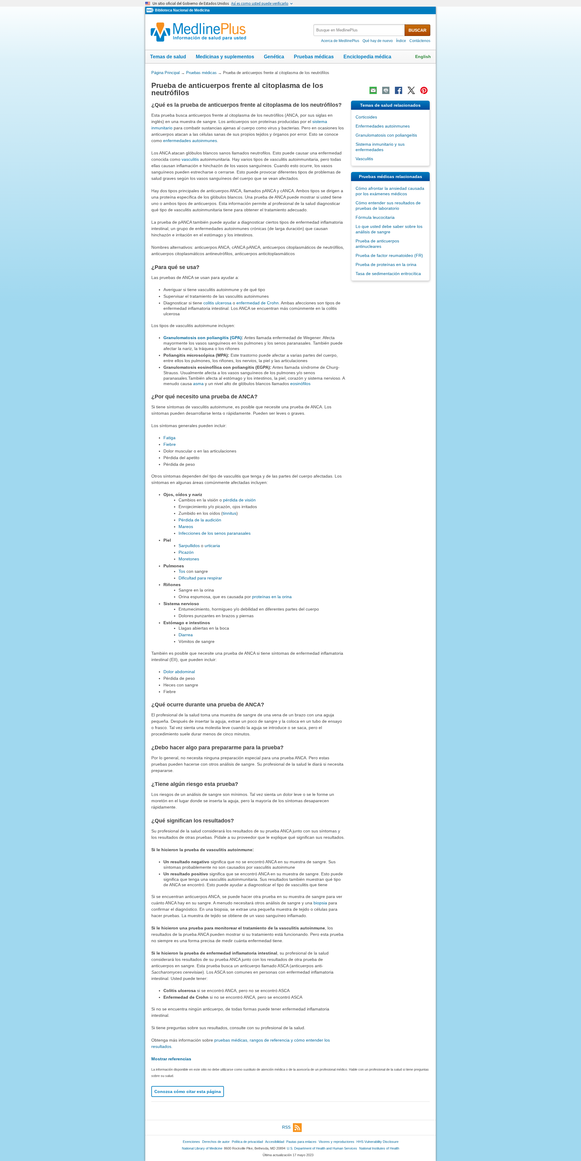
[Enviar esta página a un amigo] (373, 90)
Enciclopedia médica (367, 56)
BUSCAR (417, 30)
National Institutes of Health (379, 1148)
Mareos (186, 526)
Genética (274, 56)
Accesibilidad (274, 1141)
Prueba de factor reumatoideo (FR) (389, 255)
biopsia (320, 902)
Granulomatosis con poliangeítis (386, 135)
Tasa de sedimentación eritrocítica (388, 273)
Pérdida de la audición (200, 519)
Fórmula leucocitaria (375, 217)
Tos (182, 571)
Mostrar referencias (171, 1058)
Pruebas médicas (314, 56)
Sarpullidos (189, 545)
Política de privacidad (247, 1141)
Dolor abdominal (179, 671)
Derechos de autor (216, 1141)
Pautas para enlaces (301, 1141)
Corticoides (366, 117)
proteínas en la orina (272, 596)
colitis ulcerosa (217, 302)
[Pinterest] (424, 90)
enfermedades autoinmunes (190, 140)
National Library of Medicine (202, 1148)
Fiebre (169, 444)
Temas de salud (168, 56)
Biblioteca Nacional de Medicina (182, 10)
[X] (411, 90)
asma (198, 383)
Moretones (189, 558)
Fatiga (169, 437)
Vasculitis (364, 158)
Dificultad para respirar (200, 578)
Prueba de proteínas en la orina (386, 264)
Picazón (186, 552)
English (423, 56)
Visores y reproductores (336, 1141)
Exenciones (191, 1141)
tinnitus (229, 513)
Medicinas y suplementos (225, 56)
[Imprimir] (386, 90)
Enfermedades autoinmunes (383, 126)
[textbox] (359, 30)
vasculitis (190, 159)
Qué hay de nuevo (378, 41)
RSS (286, 1127)
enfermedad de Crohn (257, 302)
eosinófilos (300, 383)
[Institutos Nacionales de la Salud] (150, 10)
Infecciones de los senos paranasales (215, 533)
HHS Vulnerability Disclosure (377, 1141)
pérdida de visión (239, 500)
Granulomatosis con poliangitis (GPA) (202, 337)
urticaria (212, 545)
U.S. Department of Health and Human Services (322, 1148)
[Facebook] (398, 90)
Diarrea (186, 634)
